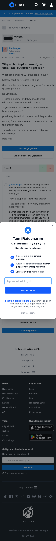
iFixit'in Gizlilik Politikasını (18, 300)
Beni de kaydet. (28, 290)
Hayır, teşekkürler (28, 312)
